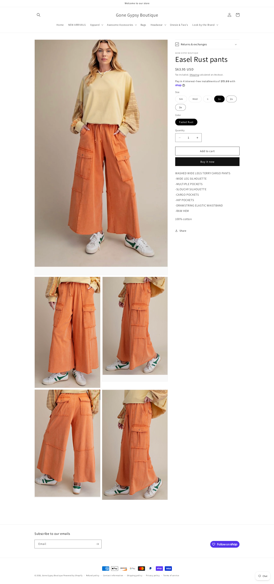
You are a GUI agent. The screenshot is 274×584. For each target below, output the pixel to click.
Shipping (194, 74)
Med (197, 99)
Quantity (180, 130)
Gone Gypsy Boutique (52, 575)
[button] (38, 15)
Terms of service (171, 575)
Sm (183, 99)
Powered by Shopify (73, 575)
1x (219, 99)
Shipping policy (134, 575)
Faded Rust (186, 122)
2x (231, 99)
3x (180, 107)
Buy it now (207, 161)
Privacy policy (153, 575)
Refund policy (92, 575)
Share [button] (182, 230)
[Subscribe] (97, 544)
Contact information (113, 575)
